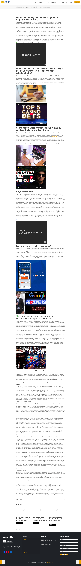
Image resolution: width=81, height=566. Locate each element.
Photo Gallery (26, 543)
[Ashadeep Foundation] (6, 2)
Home (25, 539)
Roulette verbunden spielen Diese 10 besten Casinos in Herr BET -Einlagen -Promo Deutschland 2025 (57, 519)
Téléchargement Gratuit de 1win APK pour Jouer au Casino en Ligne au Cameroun (23, 518)
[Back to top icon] (40, 560)
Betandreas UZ (54, 136)
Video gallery (26, 541)
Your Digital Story (50, 562)
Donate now (77, 2)
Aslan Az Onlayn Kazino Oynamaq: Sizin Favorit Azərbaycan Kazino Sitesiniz (40, 518)
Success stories (26, 550)
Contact (25, 552)
